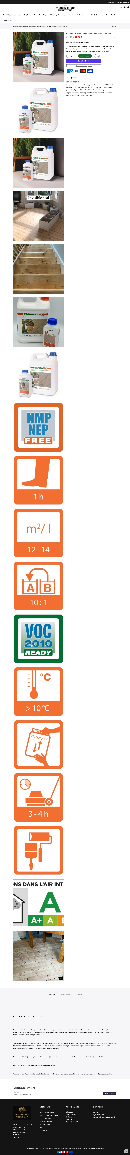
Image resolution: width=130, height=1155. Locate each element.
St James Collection (77, 15)
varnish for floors (104, 93)
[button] (109, 1093)
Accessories (79, 85)
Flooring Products (57, 15)
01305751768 (100, 1114)
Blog (41, 1127)
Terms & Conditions (73, 1122)
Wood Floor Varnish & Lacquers (96, 90)
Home (15, 26)
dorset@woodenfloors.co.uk (105, 1117)
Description (51, 994)
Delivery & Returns (66, 994)
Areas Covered (71, 1114)
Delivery (69, 1117)
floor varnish (74, 93)
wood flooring (80, 95)
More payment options (84, 66)
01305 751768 (124, 2)
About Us (69, 1112)
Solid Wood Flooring (11, 15)
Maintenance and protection (26, 26)
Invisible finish (92, 93)
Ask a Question (71, 78)
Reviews (79, 994)
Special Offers (79, 90)
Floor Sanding (112, 15)
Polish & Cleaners (96, 15)
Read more (105, 51)
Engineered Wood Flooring (35, 15)
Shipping (69, 42)
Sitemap (69, 1119)
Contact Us (7, 20)
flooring (83, 93)
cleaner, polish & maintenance (94, 85)
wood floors (90, 95)
